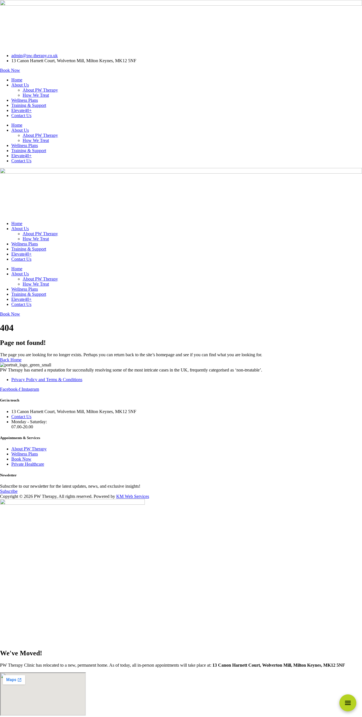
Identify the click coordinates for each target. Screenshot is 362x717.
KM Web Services (132, 496)
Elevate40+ (21, 110)
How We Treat (36, 95)
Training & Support (28, 105)
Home (16, 79)
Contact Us (21, 115)
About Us (20, 85)
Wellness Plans (24, 100)
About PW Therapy (40, 90)
